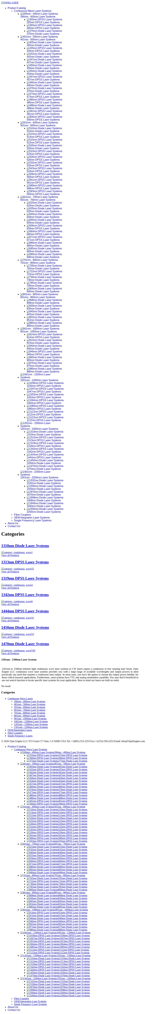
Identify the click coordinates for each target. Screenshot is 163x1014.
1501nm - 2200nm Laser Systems (31, 727)
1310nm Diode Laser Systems (25, 546)
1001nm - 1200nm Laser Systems (31, 721)
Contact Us (14, 526)
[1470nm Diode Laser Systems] (18, 650)
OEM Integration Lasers (20, 730)
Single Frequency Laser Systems (32, 520)
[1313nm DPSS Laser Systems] (17, 568)
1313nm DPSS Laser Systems (25, 562)
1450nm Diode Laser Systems (25, 627)
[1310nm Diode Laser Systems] (17, 552)
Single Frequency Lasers (20, 735)
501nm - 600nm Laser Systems (29, 707)
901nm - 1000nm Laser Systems (30, 718)
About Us (13, 523)
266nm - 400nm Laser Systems (29, 701)
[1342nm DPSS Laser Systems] (17, 601)
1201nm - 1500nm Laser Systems (31, 724)
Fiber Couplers (22, 514)
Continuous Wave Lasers (20, 698)
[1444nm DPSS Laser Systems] (17, 617)
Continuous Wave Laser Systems (32, 11)
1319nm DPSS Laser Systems (25, 578)
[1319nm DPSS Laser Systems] (17, 585)
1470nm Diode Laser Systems (25, 644)
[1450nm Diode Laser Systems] (17, 634)
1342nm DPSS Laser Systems (25, 595)
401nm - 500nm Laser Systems (29, 704)
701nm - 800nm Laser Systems (29, 713)
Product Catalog (17, 8)
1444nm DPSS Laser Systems (25, 611)
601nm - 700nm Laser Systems (29, 710)
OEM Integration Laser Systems (32, 517)
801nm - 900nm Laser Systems (29, 715)
